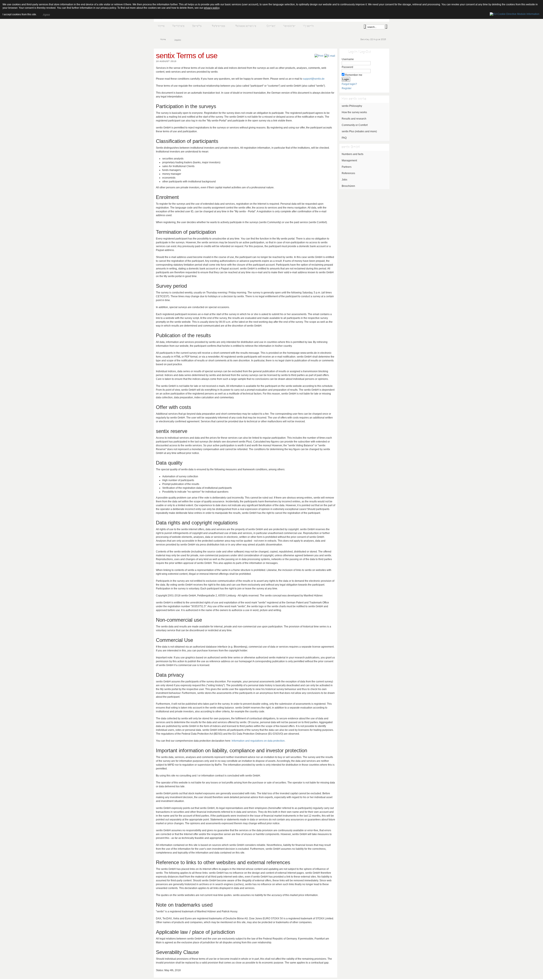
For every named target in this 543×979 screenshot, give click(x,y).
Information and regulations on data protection (258, 740)
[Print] (319, 55)
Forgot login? (349, 84)
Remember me (353, 74)
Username (348, 59)
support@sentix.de (314, 78)
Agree (46, 14)
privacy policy (211, 7)
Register (346, 88)
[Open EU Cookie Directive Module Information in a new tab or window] (514, 13)
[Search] (365, 26)
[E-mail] (329, 55)
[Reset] (386, 26)
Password (347, 67)
